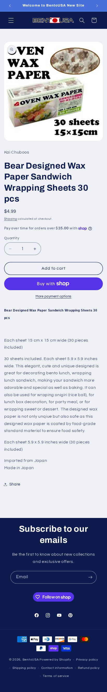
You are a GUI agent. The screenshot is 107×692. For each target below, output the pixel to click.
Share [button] (14, 484)
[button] (11, 20)
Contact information (57, 668)
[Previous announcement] (10, 5)
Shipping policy (24, 668)
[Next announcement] (97, 5)
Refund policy (89, 668)
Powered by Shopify (55, 659)
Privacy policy (87, 659)
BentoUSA (31, 659)
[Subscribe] (90, 577)
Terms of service (56, 676)
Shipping (10, 218)
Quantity (11, 238)
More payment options (53, 296)
